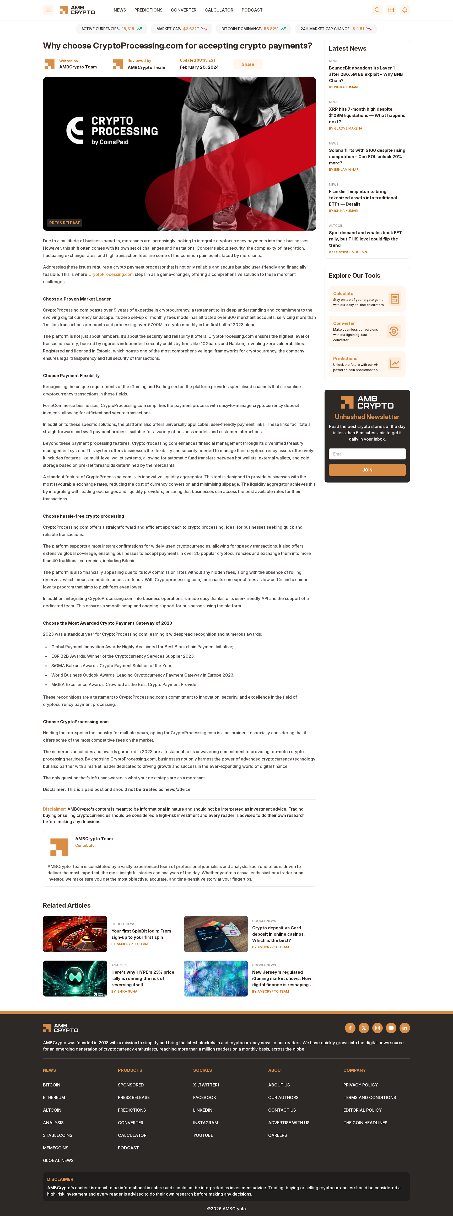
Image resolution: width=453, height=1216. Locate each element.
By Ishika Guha (124, 991)
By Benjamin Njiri (344, 170)
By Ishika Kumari (343, 87)
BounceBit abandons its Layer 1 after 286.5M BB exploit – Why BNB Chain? (366, 74)
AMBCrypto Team (78, 66)
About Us (279, 1085)
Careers (277, 1135)
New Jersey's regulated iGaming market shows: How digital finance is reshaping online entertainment (281, 978)
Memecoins (55, 1147)
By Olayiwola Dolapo (349, 252)
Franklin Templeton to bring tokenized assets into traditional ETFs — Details (363, 198)
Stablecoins (57, 1135)
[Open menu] (48, 10)
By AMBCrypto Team (129, 944)
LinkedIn (202, 1110)
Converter (183, 10)
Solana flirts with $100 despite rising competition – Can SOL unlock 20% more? (367, 156)
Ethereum (54, 1097)
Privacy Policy (360, 1085)
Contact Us (282, 1110)
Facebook (204, 1097)
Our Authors (283, 1097)
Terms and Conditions (369, 1097)
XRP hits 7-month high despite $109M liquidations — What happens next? (367, 115)
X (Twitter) (206, 1085)
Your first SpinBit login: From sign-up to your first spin (141, 934)
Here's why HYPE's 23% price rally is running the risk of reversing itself (142, 978)
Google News (123, 924)
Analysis (119, 965)
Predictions (148, 10)
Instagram (205, 1122)
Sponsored (131, 1085)
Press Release (134, 1097)
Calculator (219, 10)
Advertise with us (289, 1122)
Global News (58, 1160)
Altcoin (336, 226)
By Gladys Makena (345, 128)
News (120, 10)
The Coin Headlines (365, 1122)
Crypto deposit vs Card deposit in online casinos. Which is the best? (278, 934)
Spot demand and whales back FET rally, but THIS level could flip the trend (365, 239)
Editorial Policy (362, 1110)
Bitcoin (51, 1085)
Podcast (252, 10)
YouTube (203, 1135)
